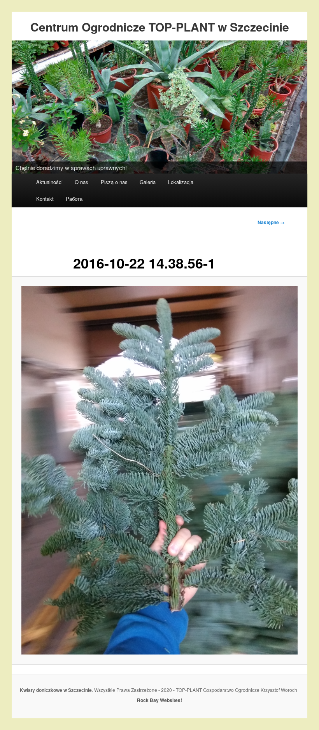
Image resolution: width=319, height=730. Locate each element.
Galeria (148, 182)
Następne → (271, 222)
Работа (74, 198)
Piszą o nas (114, 182)
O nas (81, 182)
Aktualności (49, 182)
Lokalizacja (180, 182)
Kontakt (45, 198)
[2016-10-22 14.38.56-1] (159, 470)
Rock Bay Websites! (159, 700)
